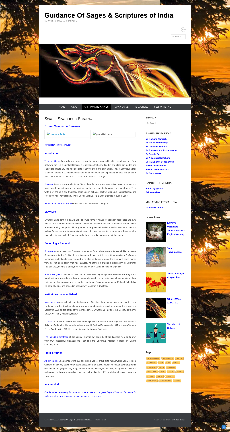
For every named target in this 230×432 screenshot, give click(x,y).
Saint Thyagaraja (154, 188)
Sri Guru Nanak (153, 173)
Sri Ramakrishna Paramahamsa (161, 150)
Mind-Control (152, 371)
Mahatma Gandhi (154, 208)
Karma (161, 367)
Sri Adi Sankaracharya (157, 143)
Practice (151, 376)
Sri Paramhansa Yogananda (160, 162)
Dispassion (151, 362)
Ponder (179, 371)
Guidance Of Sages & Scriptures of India (108, 15)
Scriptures (170, 376)
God (168, 362)
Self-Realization (166, 380)
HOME (62, 107)
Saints (160, 376)
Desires (179, 358)
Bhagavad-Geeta (153, 358)
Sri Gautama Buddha (156, 146)
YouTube (183, 29)
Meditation (171, 367)
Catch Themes (180, 420)
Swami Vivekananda (156, 166)
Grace (176, 362)
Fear (161, 362)
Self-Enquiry (152, 380)
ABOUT (75, 107)
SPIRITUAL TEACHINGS (96, 107)
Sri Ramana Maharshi (156, 139)
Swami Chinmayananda (157, 169)
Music (163, 371)
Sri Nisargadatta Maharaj (158, 158)
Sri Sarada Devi (153, 154)
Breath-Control (168, 358)
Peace (171, 371)
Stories (177, 380)
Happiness (151, 367)
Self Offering (162, 107)
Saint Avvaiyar (153, 192)
